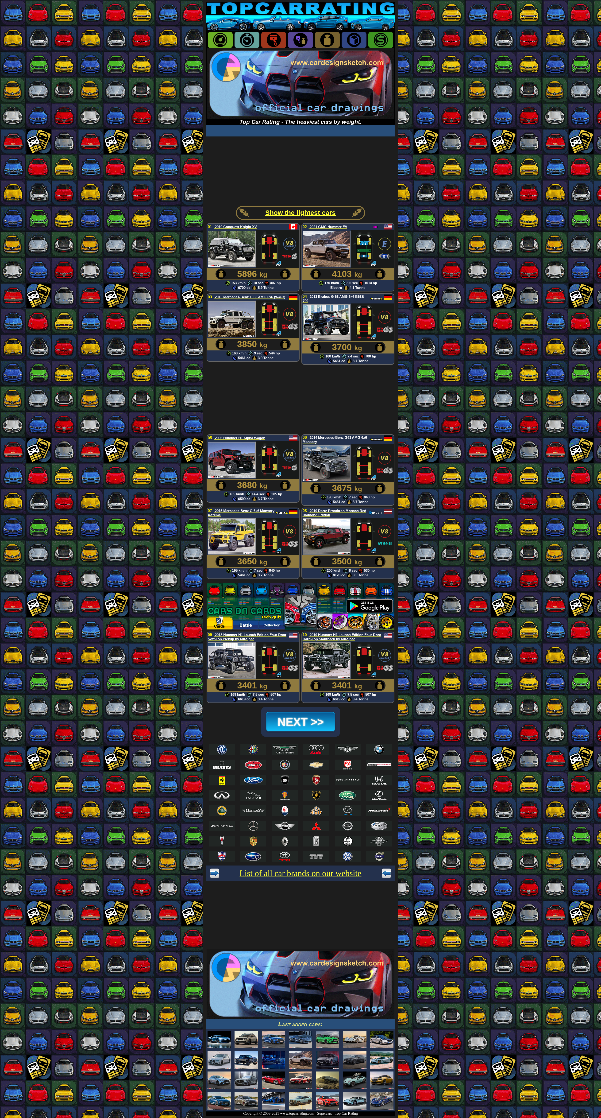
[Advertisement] (300, 169)
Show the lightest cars (300, 212)
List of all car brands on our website (300, 873)
